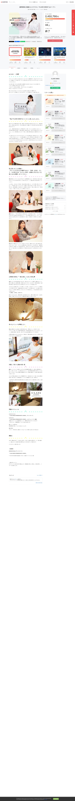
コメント (38, 68)
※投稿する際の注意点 (39, 482)
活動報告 (18, 68)
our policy (45, 799)
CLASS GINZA (31, 9)
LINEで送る (23, 41)
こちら (55, 214)
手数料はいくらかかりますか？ (49, 205)
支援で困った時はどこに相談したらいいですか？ (52, 208)
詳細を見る (47, 106)
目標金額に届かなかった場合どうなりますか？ (51, 207)
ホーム (12, 68)
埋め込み (34, 41)
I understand (56, 798)
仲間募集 (31, 68)
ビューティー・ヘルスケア (39, 9)
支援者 (25, 68)
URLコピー (28, 41)
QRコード (40, 41)
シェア (18, 41)
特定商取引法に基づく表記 (49, 85)
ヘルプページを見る (55, 211)
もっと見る (39, 475)
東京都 (46, 9)
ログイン (15, 479)
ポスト (12, 41)
